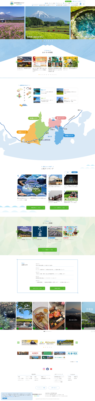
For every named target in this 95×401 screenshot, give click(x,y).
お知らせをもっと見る (37, 288)
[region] (47, 317)
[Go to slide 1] (44, 331)
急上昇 (75, 172)
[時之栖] (47, 357)
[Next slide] (68, 23)
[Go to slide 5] (49, 331)
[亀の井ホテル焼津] (22, 353)
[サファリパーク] (47, 353)
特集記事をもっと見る (35, 207)
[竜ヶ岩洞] (72, 353)
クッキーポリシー (10, 396)
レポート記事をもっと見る (59, 207)
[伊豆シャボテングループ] (59, 357)
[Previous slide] (27, 23)
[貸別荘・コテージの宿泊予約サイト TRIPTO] (35, 353)
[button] (42, 40)
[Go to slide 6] (50, 331)
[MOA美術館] (35, 357)
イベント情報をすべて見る (47, 249)
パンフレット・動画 (41, 387)
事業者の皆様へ (58, 288)
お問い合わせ (54, 387)
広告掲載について (73, 361)
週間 (67, 172)
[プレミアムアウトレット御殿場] (59, 353)
